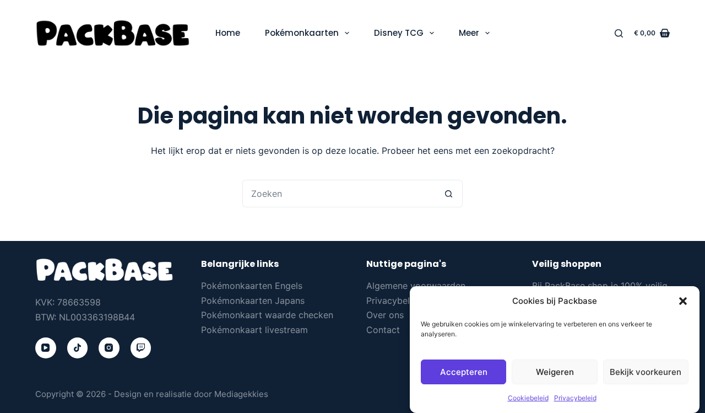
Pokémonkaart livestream (254, 329)
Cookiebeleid (528, 398)
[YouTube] (45, 347)
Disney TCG (399, 33)
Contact (383, 329)
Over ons (385, 314)
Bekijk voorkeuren (645, 372)
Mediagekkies (241, 394)
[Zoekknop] (449, 193)
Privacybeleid (575, 398)
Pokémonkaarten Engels (251, 285)
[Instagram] (109, 347)
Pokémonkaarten (302, 33)
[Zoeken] (619, 33)
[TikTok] (77, 347)
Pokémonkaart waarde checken (267, 314)
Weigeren (555, 372)
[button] (682, 301)
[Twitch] (141, 347)
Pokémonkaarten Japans (253, 300)
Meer (469, 33)
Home (227, 33)
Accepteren (463, 372)
